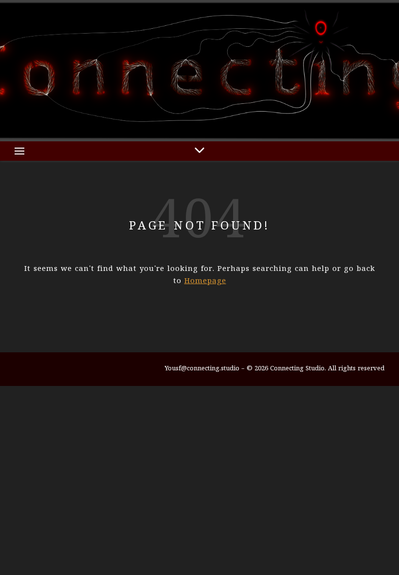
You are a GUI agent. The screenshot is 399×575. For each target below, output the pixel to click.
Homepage (205, 281)
